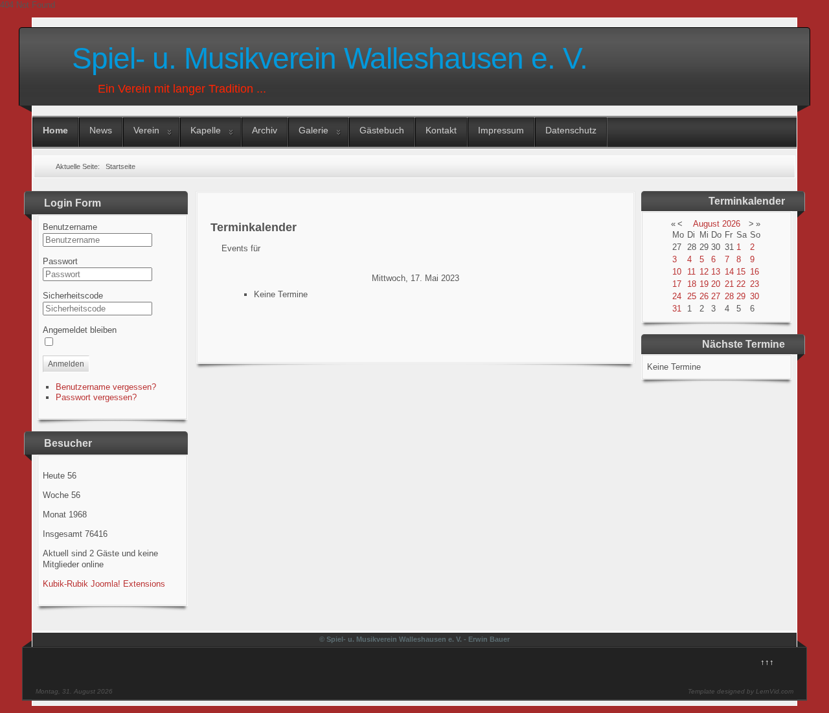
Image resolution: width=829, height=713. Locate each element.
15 (740, 272)
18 (691, 284)
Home (55, 130)
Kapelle (205, 130)
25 (691, 296)
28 (729, 296)
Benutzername (70, 227)
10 (676, 272)
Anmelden (66, 363)
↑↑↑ (767, 662)
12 (704, 272)
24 (676, 296)
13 (715, 272)
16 (754, 272)
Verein (146, 130)
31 (676, 308)
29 (740, 296)
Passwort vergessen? (96, 397)
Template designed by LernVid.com (740, 691)
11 (691, 272)
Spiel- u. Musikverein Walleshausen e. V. (329, 58)
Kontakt (441, 130)
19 (704, 284)
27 (715, 296)
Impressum (501, 130)
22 (740, 284)
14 (729, 272)
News (100, 130)
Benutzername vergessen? (106, 387)
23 (754, 284)
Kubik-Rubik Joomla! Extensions (104, 584)
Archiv (264, 130)
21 (729, 284)
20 (715, 284)
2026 (731, 224)
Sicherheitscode (73, 295)
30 (754, 296)
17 (676, 284)
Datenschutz (570, 130)
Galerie (313, 130)
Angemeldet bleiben (80, 330)
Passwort (60, 261)
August (706, 224)
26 (704, 296)
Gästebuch (381, 130)
